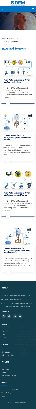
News (3, 331)
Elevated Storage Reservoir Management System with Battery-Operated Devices (17, 250)
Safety (4, 372)
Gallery (4, 338)
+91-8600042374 (24, 295)
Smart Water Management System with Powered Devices (17, 81)
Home (4, 38)
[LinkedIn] (15, 316)
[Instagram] (9, 316)
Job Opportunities (8, 355)
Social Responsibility (9, 375)
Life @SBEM (6, 352)
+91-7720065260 (10, 295)
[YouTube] (20, 316)
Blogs (4, 334)
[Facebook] (4, 316)
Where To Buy (6, 393)
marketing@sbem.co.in (12, 299)
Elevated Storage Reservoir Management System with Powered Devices (17, 137)
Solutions (12, 38)
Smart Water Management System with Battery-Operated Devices (17, 194)
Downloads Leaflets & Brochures (13, 390)
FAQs (3, 396)
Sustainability (6, 369)
